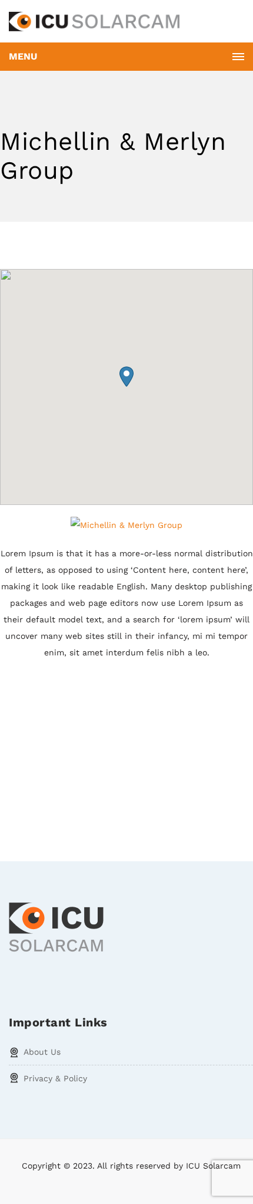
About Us (42, 1052)
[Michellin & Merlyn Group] (126, 525)
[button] (126, 377)
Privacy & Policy (55, 1078)
